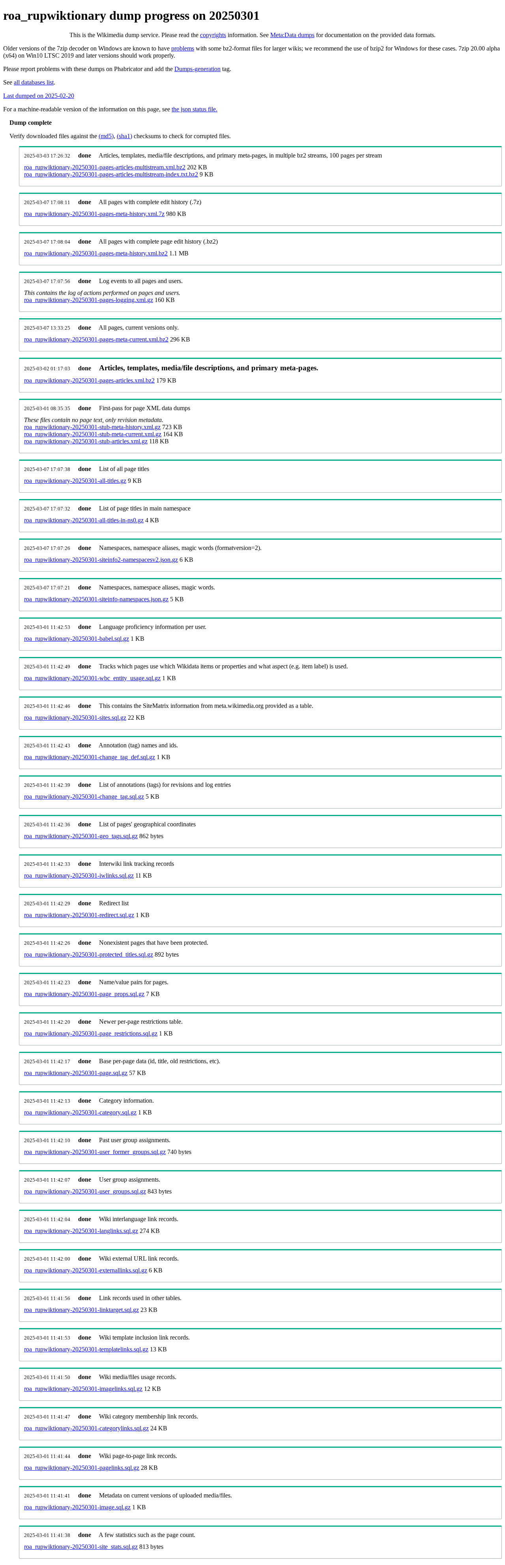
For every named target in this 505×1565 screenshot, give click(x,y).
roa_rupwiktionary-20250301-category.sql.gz (80, 1112)
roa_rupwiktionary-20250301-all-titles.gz (75, 480)
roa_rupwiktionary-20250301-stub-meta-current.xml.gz (92, 434)
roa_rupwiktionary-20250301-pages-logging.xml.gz (88, 299)
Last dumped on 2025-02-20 (38, 95)
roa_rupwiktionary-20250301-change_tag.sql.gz (84, 796)
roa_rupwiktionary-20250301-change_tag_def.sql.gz (89, 757)
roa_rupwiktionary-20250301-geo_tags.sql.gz (81, 836)
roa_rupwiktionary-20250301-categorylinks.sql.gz (86, 1428)
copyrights (213, 35)
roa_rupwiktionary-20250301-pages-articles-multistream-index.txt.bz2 (111, 174)
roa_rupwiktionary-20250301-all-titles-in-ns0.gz (84, 520)
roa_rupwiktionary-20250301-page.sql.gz (75, 1073)
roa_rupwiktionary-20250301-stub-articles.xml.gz (86, 441)
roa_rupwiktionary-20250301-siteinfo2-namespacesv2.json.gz (101, 559)
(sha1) (124, 136)
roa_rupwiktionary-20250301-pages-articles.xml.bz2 (89, 380)
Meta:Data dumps (292, 35)
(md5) (106, 136)
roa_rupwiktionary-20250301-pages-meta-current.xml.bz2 (96, 339)
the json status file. (194, 109)
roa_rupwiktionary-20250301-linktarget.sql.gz (81, 1309)
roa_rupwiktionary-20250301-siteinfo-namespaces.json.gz (96, 599)
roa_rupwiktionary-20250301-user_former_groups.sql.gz (95, 1151)
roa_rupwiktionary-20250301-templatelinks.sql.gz (86, 1349)
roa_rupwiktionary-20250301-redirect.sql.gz (79, 915)
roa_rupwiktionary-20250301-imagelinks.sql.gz (83, 1388)
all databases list (34, 82)
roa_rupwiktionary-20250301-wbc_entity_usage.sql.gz (92, 678)
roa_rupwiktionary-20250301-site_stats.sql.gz (81, 1546)
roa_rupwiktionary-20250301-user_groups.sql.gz (85, 1191)
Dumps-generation (197, 69)
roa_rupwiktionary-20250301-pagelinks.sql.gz (81, 1467)
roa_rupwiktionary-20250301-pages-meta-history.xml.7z (94, 213)
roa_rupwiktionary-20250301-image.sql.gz (77, 1507)
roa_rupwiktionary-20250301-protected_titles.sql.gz (88, 954)
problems (182, 48)
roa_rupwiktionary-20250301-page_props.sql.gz (84, 994)
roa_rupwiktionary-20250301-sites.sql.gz (75, 717)
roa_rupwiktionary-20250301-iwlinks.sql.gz (79, 875)
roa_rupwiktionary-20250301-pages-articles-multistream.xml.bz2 (104, 167)
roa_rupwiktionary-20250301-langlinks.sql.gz (81, 1230)
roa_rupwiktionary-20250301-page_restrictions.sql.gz (90, 1033)
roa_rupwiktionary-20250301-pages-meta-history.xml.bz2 (96, 253)
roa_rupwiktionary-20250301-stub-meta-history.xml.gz (92, 427)
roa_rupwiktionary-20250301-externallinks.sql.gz (85, 1270)
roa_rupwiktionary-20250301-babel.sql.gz (76, 638)
